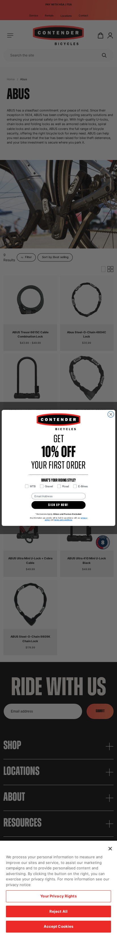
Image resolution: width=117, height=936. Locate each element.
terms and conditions (63, 520)
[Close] (110, 848)
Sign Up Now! (58, 505)
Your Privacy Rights (58, 896)
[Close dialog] (111, 414)
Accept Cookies (59, 926)
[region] (58, 888)
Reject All (58, 911)
